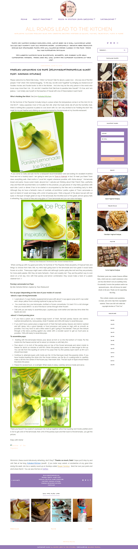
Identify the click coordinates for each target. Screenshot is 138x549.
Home (24, 19)
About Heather (42, 19)
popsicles (51, 485)
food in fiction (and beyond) (75, 19)
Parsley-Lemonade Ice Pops (51, 483)
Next (90, 529)
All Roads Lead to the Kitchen (69, 29)
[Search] (124, 50)
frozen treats (47, 477)
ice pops (45, 481)
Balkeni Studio (94, 547)
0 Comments (15, 480)
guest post (57, 477)
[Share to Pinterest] (90, 480)
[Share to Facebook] (83, 480)
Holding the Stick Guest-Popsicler (51, 479)
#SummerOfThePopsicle (51, 475)
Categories (107, 19)
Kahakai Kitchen (54, 481)
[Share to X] (85, 480)
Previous (14, 529)
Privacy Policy (69, 542)
